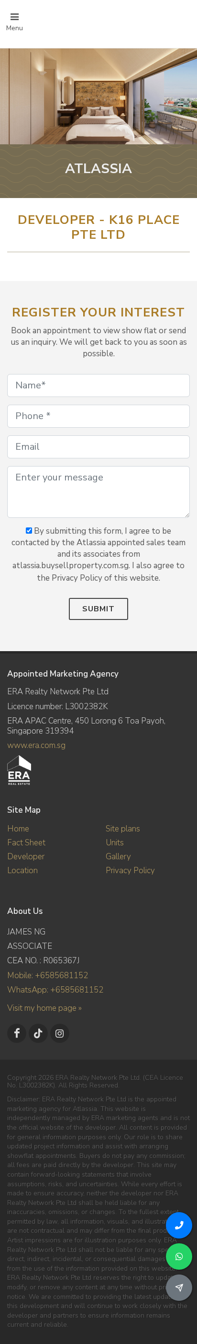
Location (22, 870)
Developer (25, 856)
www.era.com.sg (36, 745)
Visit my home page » (44, 1008)
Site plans (123, 828)
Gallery (118, 856)
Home (18, 828)
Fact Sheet (26, 842)
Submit (98, 609)
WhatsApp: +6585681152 (55, 989)
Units (115, 842)
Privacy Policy (130, 870)
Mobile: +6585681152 (47, 975)
